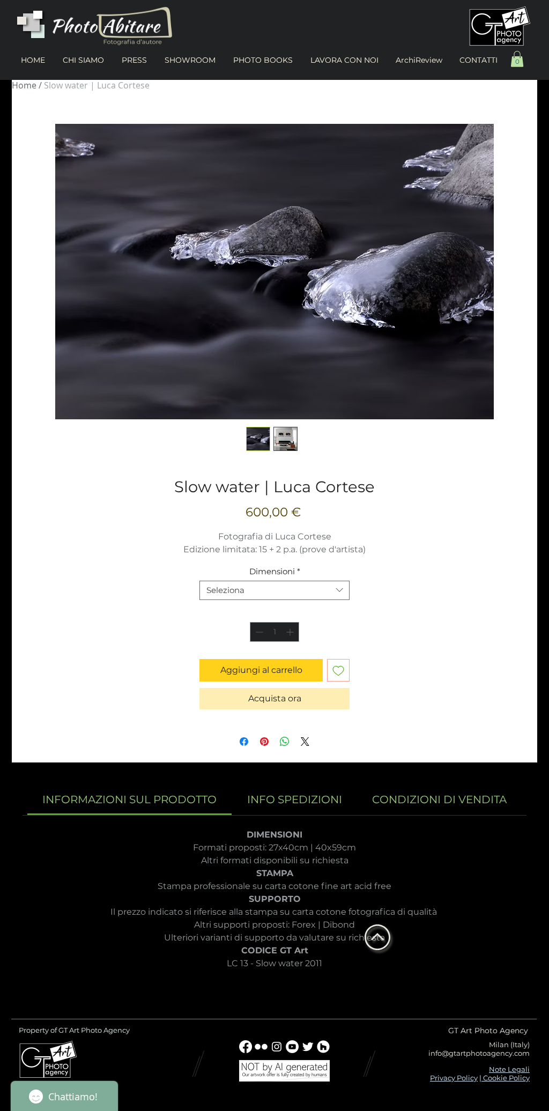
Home (24, 85)
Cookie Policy (505, 1077)
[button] (517, 59)
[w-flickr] (261, 1046)
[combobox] (274, 590)
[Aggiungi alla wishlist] (338, 670)
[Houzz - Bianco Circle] (323, 1046)
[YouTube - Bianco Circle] (292, 1046)
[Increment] (291, 632)
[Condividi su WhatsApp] (284, 741)
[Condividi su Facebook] (244, 741)
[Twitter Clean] (307, 1046)
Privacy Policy (454, 1077)
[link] (129, 799)
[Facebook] (245, 1046)
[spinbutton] (274, 632)
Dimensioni (274, 571)
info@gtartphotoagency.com (479, 1053)
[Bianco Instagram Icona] (276, 1046)
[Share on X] (305, 741)
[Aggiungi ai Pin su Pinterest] (264, 741)
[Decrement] (258, 632)
